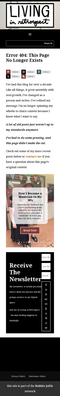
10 (40, 242)
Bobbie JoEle (44, 386)
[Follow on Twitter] (8, 76)
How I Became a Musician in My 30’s (30, 196)
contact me (34, 156)
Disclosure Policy (37, 376)
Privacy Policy (18, 376)
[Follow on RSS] (23, 76)
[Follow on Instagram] (23, 72)
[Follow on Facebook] (39, 72)
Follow (15, 72)
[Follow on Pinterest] (8, 72)
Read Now (30, 230)
